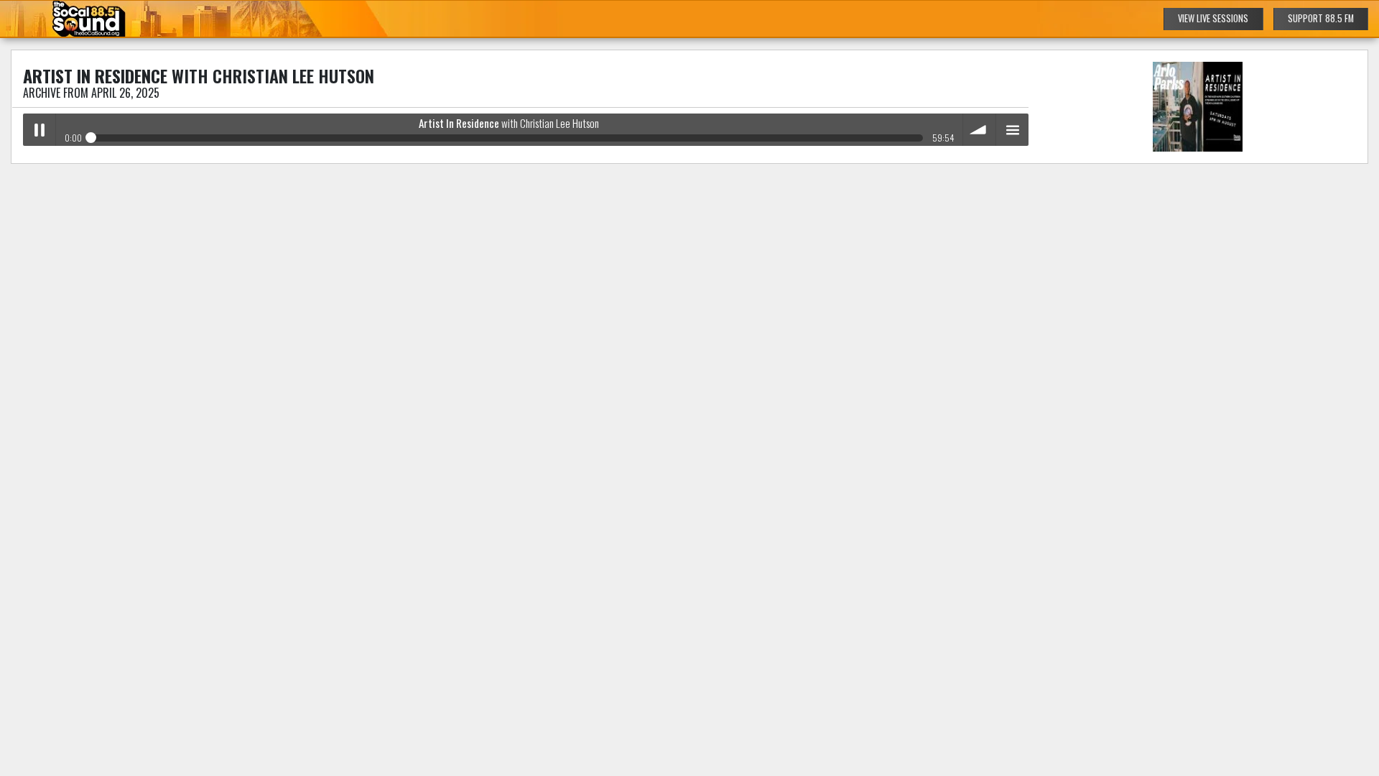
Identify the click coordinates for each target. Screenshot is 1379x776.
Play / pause (39, 130)
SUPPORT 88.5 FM (1321, 18)
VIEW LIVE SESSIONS (1213, 18)
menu (1012, 130)
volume (979, 130)
